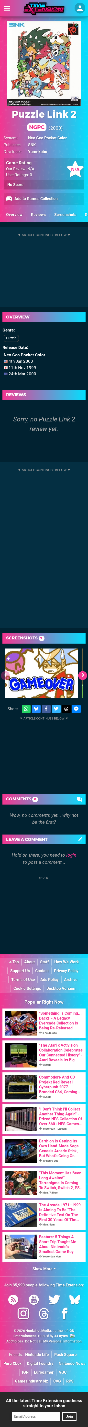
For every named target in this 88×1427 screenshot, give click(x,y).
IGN (25, 1372)
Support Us (20, 970)
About (29, 962)
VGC (62, 1372)
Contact (42, 970)
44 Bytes (61, 1336)
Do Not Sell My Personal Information (53, 1341)
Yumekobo (37, 151)
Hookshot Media (38, 1331)
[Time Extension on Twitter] (54, 1301)
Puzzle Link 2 (44, 119)
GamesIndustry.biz (31, 1381)
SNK (32, 145)
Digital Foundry (40, 1363)
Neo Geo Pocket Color (47, 138)
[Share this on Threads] (66, 709)
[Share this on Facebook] (46, 709)
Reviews (38, 214)
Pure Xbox (12, 1363)
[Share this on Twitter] (56, 709)
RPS (70, 1381)
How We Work (66, 962)
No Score (15, 184)
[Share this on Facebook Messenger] (76, 709)
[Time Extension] (44, 8)
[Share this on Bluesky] (36, 709)
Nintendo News (72, 1363)
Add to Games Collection (35, 198)
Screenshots (65, 214)
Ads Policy (49, 979)
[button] (82, 675)
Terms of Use (23, 979)
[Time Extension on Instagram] (23, 1315)
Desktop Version (60, 988)
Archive (70, 979)
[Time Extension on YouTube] (34, 1301)
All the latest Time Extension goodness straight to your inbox (44, 1403)
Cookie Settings (27, 988)
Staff (44, 962)
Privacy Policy (66, 970)
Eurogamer (44, 1372)
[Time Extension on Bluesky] (75, 1301)
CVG (57, 1381)
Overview (14, 214)
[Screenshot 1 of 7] (41, 673)
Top (15, 962)
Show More (43, 1269)
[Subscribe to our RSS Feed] (13, 1301)
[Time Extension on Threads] (44, 1315)
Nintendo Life (37, 1354)
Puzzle (11, 338)
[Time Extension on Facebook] (64, 1315)
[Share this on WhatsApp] (26, 709)
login (71, 855)
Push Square (65, 1354)
